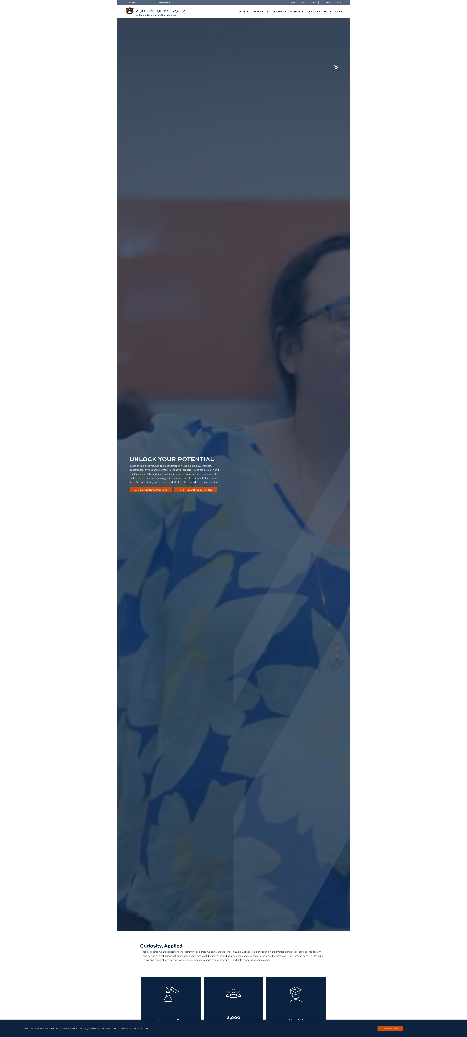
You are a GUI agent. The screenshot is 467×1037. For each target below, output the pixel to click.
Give (315, 2)
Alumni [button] (339, 11)
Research (295, 11)
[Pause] (336, 67)
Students (278, 11)
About (241, 11)
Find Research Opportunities (196, 489)
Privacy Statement (122, 1028)
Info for (165, 2)
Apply (292, 2)
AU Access (326, 2)
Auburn (133, 2)
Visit (303, 2)
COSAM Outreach (317, 11)
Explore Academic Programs (150, 489)
